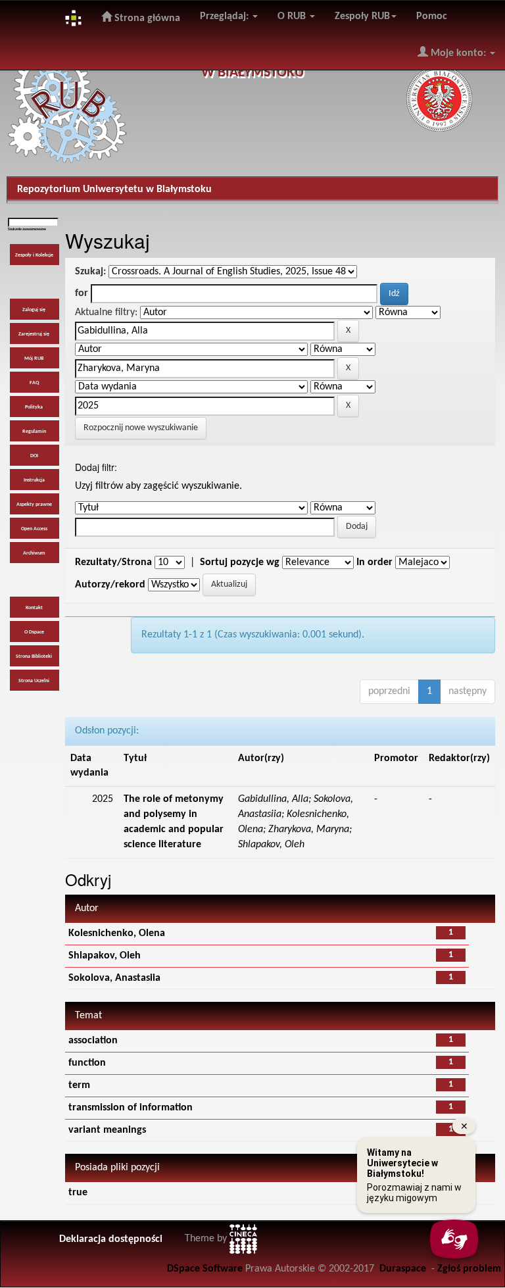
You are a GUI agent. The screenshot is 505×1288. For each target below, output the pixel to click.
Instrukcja (34, 480)
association (93, 1040)
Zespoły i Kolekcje (34, 255)
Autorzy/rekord (110, 585)
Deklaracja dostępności (110, 1239)
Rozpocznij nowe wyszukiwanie (141, 428)
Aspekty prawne (34, 504)
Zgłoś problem (469, 1269)
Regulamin (34, 431)
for (81, 293)
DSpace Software (205, 1269)
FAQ (34, 382)
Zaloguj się (33, 309)
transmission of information (130, 1107)
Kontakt (34, 607)
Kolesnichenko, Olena (116, 933)
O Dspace (34, 632)
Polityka (34, 407)
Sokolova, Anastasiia (114, 978)
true (77, 1192)
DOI (34, 455)
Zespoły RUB (362, 16)
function (87, 1063)
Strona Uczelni (33, 680)
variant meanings (107, 1130)
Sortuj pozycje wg (239, 562)
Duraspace (402, 1269)
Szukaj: (90, 271)
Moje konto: (458, 53)
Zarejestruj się (33, 334)
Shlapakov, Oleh (104, 956)
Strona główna (146, 18)
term (79, 1085)
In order (374, 562)
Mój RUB (33, 358)
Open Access (34, 529)
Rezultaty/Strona (113, 562)
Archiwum (34, 553)
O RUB (292, 16)
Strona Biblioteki (34, 656)
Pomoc (431, 16)
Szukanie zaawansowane (27, 229)
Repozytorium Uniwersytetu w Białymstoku (114, 189)
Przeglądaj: (225, 16)
